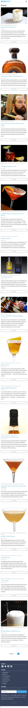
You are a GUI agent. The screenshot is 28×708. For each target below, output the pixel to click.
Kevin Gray (4, 78)
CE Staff (3, 29)
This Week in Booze (6, 277)
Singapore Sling (5, 557)
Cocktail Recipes (7, 25)
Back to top (14, 702)
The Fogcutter (5, 580)
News (5, 121)
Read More (14, 41)
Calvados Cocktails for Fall (8, 166)
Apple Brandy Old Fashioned (9, 388)
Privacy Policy (5, 678)
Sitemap (4, 683)
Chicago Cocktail (5, 238)
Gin (15, 555)
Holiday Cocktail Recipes (8, 536)
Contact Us (5, 681)
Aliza (3, 127)
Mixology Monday (18, 627)
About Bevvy (5, 672)
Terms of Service (6, 676)
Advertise (4, 674)
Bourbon (2, 532)
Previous (12, 653)
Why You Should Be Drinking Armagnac (12, 316)
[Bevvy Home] (6, 1)
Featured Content (18, 163)
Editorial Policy (6, 679)
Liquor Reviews (7, 74)
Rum (20, 532)
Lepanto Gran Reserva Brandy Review (11, 76)
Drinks (13, 163)
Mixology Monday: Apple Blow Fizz (10, 631)
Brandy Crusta (5, 365)
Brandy (2, 25)
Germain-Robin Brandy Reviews (10, 437)
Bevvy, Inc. (7, 695)
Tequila (8, 275)
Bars (2, 211)
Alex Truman (4, 317)
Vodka (22, 532)
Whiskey (12, 275)
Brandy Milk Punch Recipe (8, 27)
